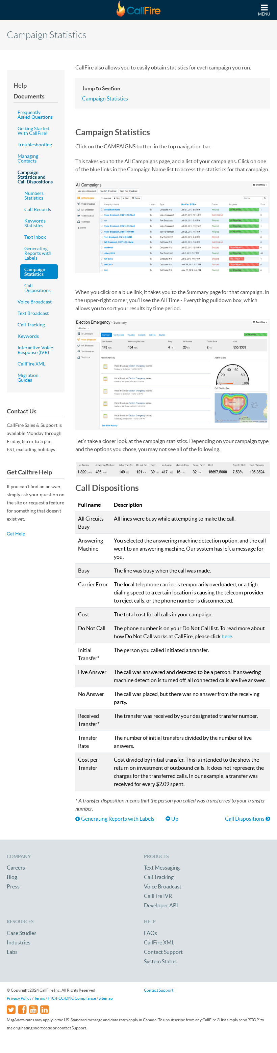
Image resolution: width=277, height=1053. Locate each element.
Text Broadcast (33, 313)
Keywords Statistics (35, 223)
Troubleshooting (35, 144)
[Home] (138, 10)
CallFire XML (31, 364)
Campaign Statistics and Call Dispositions (35, 177)
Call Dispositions (245, 819)
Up (174, 819)
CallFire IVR (158, 896)
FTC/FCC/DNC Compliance (72, 998)
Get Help (16, 533)
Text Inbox (35, 237)
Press (13, 886)
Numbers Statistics (34, 196)
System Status (160, 961)
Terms (39, 998)
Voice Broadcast (35, 301)
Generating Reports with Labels (117, 819)
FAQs (150, 933)
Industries (18, 942)
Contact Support (163, 952)
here (227, 636)
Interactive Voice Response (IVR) (35, 350)
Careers (16, 868)
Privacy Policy (19, 998)
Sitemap (106, 998)
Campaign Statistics (105, 98)
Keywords (28, 336)
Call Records (37, 209)
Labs (12, 952)
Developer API (161, 905)
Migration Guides (28, 378)
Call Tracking (31, 324)
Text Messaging (162, 868)
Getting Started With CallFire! (33, 131)
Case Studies (21, 933)
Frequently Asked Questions (35, 115)
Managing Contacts (28, 158)
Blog (12, 877)
